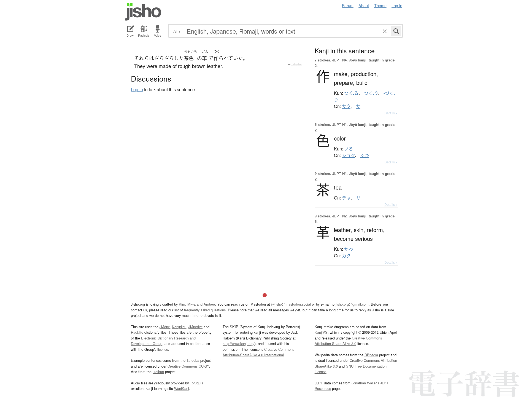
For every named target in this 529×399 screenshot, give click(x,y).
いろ (348, 149)
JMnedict (195, 326)
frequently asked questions (205, 309)
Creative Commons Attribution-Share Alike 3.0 (348, 340)
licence (162, 349)
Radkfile (137, 332)
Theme (380, 5)
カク (346, 256)
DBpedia (371, 354)
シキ (364, 155)
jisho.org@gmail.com (352, 304)
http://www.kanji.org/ (239, 343)
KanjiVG (321, 332)
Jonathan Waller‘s (365, 382)
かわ (348, 249)
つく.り (371, 93)
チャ (346, 198)
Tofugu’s (196, 382)
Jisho (143, 12)
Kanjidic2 (179, 326)
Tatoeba (296, 64)
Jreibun (158, 371)
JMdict (165, 326)
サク (346, 106)
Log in (397, 5)
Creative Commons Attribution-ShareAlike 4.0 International (258, 352)
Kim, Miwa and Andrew (197, 304)
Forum (347, 5)
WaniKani (181, 388)
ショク (348, 155)
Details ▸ (390, 112)
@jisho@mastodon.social (291, 304)
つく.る (351, 93)
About (363, 5)
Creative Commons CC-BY (188, 366)
